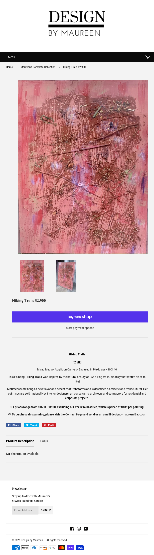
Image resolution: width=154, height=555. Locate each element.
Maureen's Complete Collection (38, 66)
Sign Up (46, 510)
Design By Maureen (32, 540)
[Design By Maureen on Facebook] (72, 529)
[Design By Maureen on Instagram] (79, 529)
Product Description (20, 441)
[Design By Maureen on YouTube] (86, 529)
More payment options (80, 328)
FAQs (44, 441)
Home (9, 66)
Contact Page (74, 414)
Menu (11, 57)
